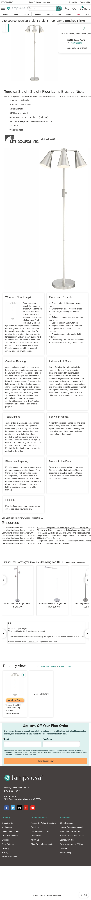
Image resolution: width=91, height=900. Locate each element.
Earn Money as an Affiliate (71, 844)
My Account (7, 827)
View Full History (48, 666)
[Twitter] (13, 807)
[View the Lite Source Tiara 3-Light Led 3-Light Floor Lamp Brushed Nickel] (17, 584)
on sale (31, 636)
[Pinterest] (26, 807)
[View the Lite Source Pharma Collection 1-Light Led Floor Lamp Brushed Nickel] (52, 584)
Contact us (31, 642)
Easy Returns (8, 844)
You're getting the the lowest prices (22, 631)
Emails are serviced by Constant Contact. (25, 754)
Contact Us (85, 2)
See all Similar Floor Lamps (75, 562)
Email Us (35, 827)
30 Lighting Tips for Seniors (48, 538)
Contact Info (10, 796)
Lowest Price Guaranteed (71, 827)
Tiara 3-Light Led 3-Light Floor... (17, 604)
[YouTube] (32, 807)
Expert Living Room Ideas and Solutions (53, 543)
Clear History (65, 666)
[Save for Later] (83, 28)
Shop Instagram (67, 823)
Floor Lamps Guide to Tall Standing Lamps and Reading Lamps (63, 533)
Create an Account (10, 836)
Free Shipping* (39, 2)
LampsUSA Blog (67, 840)
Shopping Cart (8, 823)
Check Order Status (10, 831)
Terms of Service (9, 857)
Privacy (5, 852)
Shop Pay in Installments (42, 844)
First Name (47, 739)
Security (5, 848)
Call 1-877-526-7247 (40, 831)
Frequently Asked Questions (43, 823)
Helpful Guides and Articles (72, 836)
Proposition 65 (37, 518)
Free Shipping (76, 43)
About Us (73, 2)
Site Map (64, 848)
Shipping (5, 840)
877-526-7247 (7, 2)
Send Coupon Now (45, 761)
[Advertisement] (45, 874)
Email (6, 739)
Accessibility (65, 852)
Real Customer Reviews (71, 831)
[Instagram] (19, 807)
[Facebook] (6, 807)
